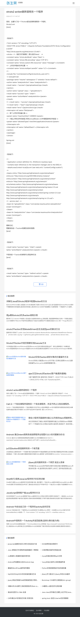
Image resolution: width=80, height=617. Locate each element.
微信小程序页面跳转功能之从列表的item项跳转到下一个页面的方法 (51, 418)
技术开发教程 (30, 610)
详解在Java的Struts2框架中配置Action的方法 (26, 301)
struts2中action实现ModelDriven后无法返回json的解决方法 (33, 329)
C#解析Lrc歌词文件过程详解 (52, 586)
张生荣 (41, 613)
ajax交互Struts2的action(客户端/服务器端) (47, 373)
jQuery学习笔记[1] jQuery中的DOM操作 (56, 574)
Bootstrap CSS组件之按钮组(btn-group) (56, 580)
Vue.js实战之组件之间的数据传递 (53, 562)
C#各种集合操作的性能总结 (51, 550)
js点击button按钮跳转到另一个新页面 (22, 448)
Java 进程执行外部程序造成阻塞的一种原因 (23, 550)
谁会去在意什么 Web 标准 (17, 592)
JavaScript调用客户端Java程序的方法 (23, 493)
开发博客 (46, 610)
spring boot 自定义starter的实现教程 (55, 598)
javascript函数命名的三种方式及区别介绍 (22, 544)
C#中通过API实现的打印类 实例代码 (20, 598)
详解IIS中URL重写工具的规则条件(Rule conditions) (23, 586)
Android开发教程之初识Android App (21, 562)
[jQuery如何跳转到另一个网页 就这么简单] (16, 467)
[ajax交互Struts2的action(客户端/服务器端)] (16, 378)
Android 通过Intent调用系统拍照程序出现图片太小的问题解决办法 (35, 434)
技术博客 (39, 610)
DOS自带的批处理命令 (50, 544)
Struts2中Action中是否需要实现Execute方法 (26, 343)
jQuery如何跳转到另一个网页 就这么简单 (46, 462)
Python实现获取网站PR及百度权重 (54, 568)
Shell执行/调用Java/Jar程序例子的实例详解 (25, 479)
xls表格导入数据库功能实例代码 (19, 556)
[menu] (74, 3)
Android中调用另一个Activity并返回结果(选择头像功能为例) (32, 521)
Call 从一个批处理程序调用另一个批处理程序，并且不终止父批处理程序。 (38, 404)
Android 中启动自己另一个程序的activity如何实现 (28, 507)
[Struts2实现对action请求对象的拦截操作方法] (16, 362)
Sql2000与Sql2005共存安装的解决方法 (22, 574)
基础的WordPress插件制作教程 (19, 568)
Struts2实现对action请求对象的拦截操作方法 (48, 357)
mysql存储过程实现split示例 (52, 556)
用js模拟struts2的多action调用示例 (22, 315)
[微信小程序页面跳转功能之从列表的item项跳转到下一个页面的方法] (16, 422)
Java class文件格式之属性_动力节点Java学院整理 (57, 592)
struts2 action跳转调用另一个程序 (21, 390)
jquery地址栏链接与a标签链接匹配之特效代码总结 (23, 580)
